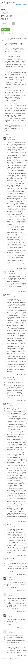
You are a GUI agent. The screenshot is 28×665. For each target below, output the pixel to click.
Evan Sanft (9, 524)
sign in (6, 658)
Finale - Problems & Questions (5, 13)
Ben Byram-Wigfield (11, 631)
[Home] (8, 2)
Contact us (18, 4)
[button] (2, 36)
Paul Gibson (7, 32)
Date (26, 134)
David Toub (9, 137)
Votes (22, 134)
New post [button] (6, 29)
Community (3, 10)
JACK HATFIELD (10, 271)
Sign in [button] (25, 4)
